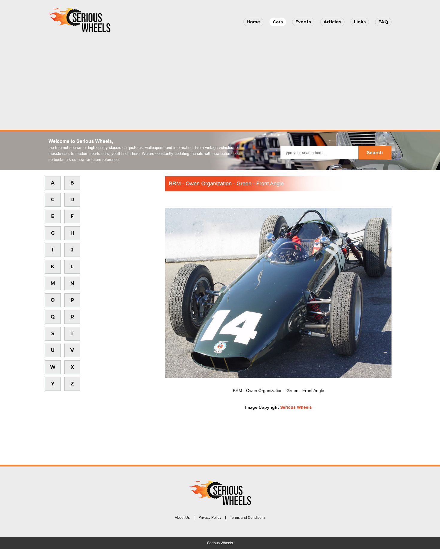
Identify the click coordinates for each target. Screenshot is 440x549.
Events (303, 22)
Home (253, 22)
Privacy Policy (209, 518)
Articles (332, 22)
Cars (278, 22)
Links (360, 22)
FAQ (383, 22)
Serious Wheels (296, 407)
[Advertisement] (220, 79)
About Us (182, 518)
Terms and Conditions (247, 518)
